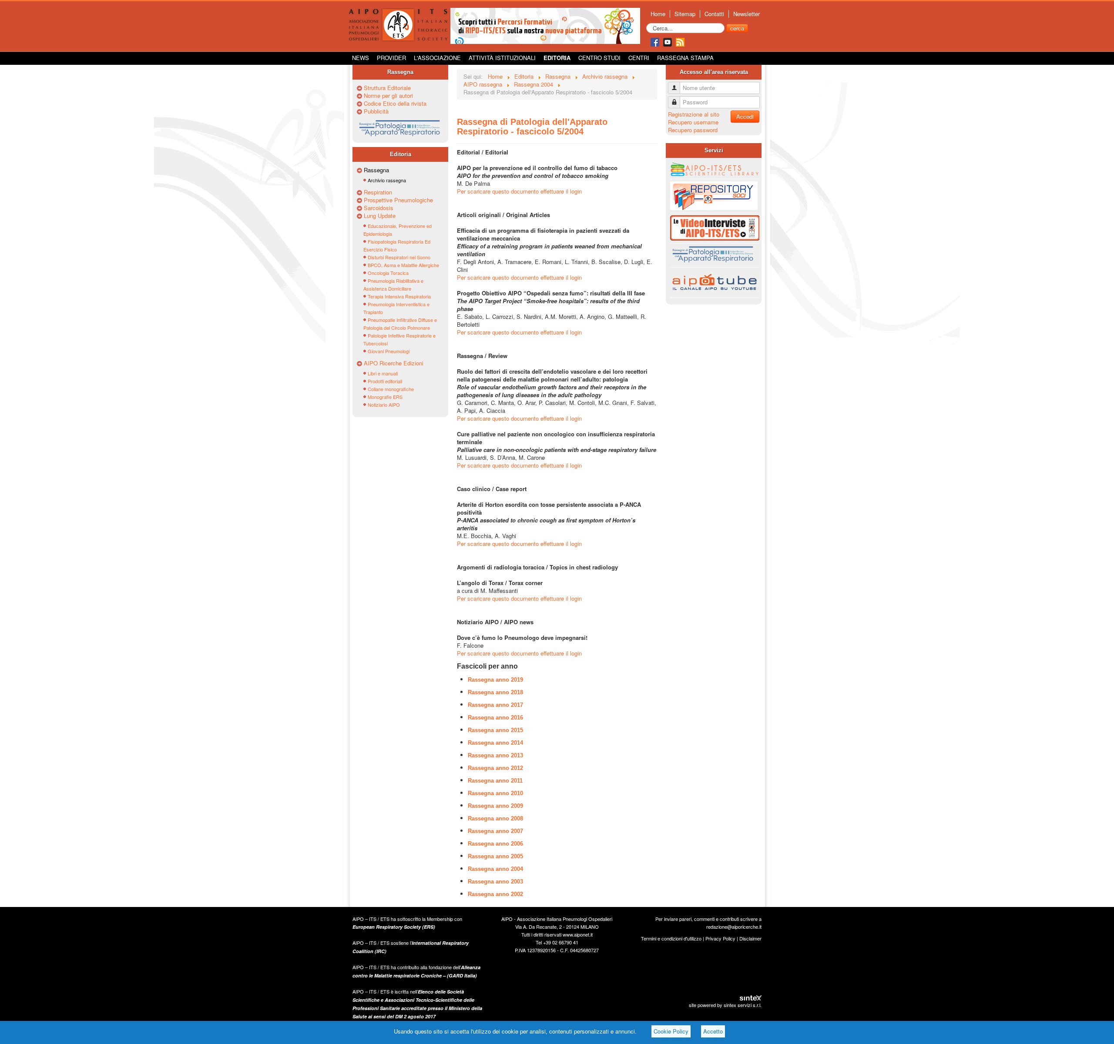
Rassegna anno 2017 (495, 705)
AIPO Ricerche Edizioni (393, 363)
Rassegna (376, 170)
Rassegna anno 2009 (495, 806)
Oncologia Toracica (388, 272)
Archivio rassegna (387, 180)
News (360, 58)
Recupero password (693, 130)
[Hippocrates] (545, 25)
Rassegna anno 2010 (495, 793)
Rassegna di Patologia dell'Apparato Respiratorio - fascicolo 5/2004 (532, 126)
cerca (737, 28)
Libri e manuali (383, 373)
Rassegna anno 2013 (495, 755)
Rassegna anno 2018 (495, 692)
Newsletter (746, 14)
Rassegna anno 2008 (495, 818)
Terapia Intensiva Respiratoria (399, 296)
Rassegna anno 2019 (495, 679)
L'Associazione (437, 58)
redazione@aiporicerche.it (734, 926)
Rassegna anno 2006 (495, 843)
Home (658, 14)
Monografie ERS (385, 396)
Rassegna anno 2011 (495, 780)
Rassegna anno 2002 (495, 894)
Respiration (378, 192)
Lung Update (380, 216)
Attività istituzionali (502, 58)
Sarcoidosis (378, 208)
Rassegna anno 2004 (495, 869)
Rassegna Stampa (685, 58)
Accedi (745, 116)
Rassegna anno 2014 (495, 743)
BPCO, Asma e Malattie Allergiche (403, 264)
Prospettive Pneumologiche (398, 200)
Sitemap (684, 14)
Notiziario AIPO (384, 404)
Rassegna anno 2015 (495, 730)
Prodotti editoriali (385, 381)
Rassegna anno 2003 (495, 881)
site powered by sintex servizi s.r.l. (725, 1004)
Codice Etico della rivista (395, 103)
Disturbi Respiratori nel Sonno (399, 257)
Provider (391, 58)
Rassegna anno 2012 (495, 768)
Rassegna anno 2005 (495, 856)
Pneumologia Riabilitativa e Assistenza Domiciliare (393, 284)
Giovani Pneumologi (388, 351)
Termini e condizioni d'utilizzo (671, 938)
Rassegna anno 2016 (495, 717)
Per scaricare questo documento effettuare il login (519, 191)
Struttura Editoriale (387, 88)
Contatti (714, 14)
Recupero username (693, 122)
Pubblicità (376, 111)
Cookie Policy (671, 1031)
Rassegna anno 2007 (495, 831)
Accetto (713, 1031)
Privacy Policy (720, 938)
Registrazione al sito (693, 114)
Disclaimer (750, 938)
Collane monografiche (391, 388)
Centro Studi (599, 58)
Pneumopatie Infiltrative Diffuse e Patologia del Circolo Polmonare (400, 323)
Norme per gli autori (388, 96)
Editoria (557, 58)
